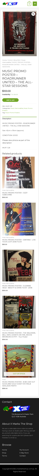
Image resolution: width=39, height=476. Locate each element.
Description (6, 119)
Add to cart (10, 100)
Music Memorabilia (17, 108)
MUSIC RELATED (14, 60)
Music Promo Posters (12, 112)
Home (4, 60)
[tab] (19, 119)
